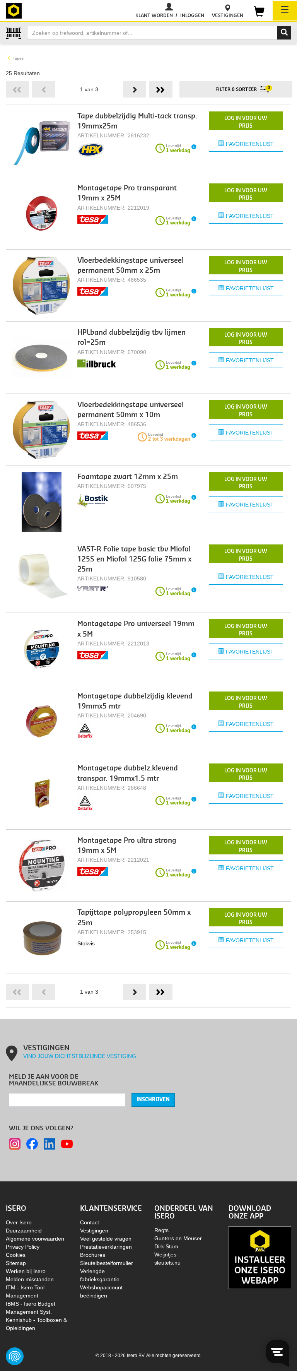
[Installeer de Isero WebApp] (260, 1257)
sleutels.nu (167, 1263)
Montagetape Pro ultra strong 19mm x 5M (126, 845)
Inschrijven (153, 1099)
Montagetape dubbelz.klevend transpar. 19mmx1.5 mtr (127, 773)
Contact (89, 1222)
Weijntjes (165, 1254)
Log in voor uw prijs (245, 122)
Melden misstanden (30, 1279)
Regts (161, 1230)
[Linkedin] (49, 1144)
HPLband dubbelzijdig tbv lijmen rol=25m (131, 337)
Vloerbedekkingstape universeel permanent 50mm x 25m (130, 265)
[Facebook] (32, 1144)
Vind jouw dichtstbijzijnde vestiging (79, 1056)
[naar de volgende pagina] (134, 89)
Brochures (92, 1255)
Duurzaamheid (24, 1230)
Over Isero (19, 1222)
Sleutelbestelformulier (106, 1263)
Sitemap (16, 1263)
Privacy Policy (22, 1247)
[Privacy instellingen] (15, 1356)
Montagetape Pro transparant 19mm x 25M (127, 193)
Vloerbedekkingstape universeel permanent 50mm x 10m (130, 410)
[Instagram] (14, 1144)
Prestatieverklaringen (106, 1247)
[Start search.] (284, 33)
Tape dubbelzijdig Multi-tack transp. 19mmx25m (137, 121)
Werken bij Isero (26, 1271)
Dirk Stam (166, 1246)
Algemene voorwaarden (35, 1239)
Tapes (18, 58)
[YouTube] (67, 1144)
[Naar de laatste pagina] (160, 89)
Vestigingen (94, 1230)
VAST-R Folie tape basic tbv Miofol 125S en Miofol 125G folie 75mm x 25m (134, 559)
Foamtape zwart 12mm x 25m (127, 477)
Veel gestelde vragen (105, 1239)
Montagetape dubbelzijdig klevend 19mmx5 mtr (135, 701)
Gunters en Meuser (178, 1238)
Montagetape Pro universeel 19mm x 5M (136, 629)
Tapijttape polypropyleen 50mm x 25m (134, 917)
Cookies (16, 1255)
